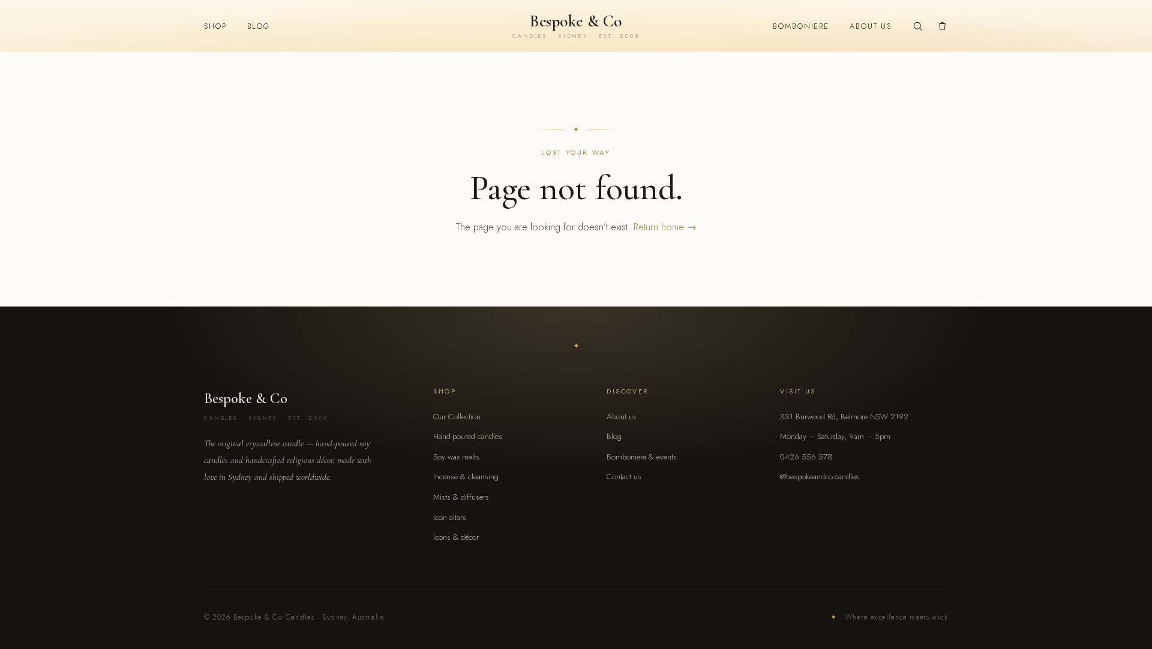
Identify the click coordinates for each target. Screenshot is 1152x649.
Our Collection (457, 416)
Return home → (665, 227)
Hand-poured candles (467, 436)
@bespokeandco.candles (819, 476)
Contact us (624, 476)
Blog (259, 26)
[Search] (917, 26)
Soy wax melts (456, 456)
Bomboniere (801, 26)
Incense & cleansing (466, 476)
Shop (215, 26)
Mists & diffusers (461, 497)
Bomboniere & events (642, 456)
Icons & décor (456, 537)
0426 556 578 (806, 456)
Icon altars (449, 517)
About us (871, 26)
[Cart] (942, 26)
